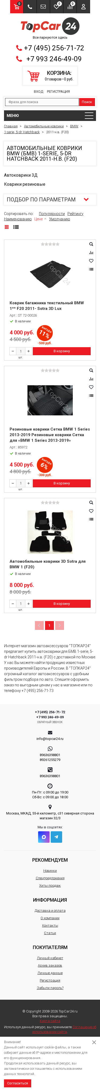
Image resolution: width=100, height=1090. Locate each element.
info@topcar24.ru (50, 739)
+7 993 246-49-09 (54, 59)
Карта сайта (50, 1021)
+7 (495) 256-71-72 (54, 48)
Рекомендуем (50, 860)
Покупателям (50, 947)
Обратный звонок (50, 722)
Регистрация (58, 92)
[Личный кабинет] (83, 6)
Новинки (50, 871)
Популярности (52, 214)
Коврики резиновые (24, 184)
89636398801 (50, 755)
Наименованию (18, 219)
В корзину (62, 351)
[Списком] (16, 227)
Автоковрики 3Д (21, 175)
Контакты (50, 925)
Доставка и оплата (50, 911)
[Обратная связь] (43, 6)
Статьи (50, 933)
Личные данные (50, 973)
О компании (50, 918)
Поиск (87, 102)
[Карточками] (6, 227)
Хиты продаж (50, 886)
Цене (38, 219)
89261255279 (50, 760)
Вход (38, 92)
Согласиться (17, 1083)
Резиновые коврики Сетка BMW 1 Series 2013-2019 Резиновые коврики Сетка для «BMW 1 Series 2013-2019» (50, 435)
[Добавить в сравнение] (91, 252)
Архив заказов (50, 965)
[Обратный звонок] (30, 6)
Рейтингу (75, 214)
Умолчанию (59, 219)
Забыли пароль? (50, 988)
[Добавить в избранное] (91, 260)
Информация (50, 900)
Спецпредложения (50, 878)
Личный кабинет (50, 958)
